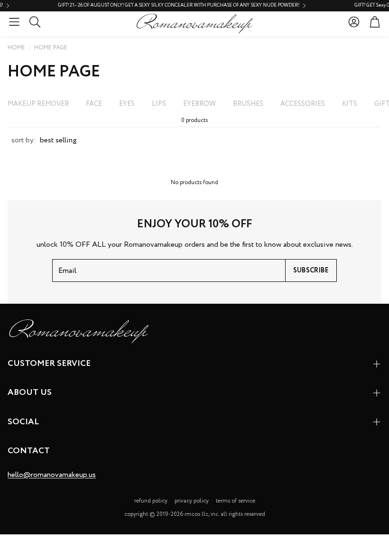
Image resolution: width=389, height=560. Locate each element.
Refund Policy (150, 501)
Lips (159, 104)
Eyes (127, 104)
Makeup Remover (38, 104)
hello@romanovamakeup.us (52, 474)
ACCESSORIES (302, 104)
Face (94, 104)
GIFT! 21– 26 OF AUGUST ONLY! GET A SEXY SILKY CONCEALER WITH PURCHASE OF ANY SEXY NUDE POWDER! (163, 6)
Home (16, 48)
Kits (349, 104)
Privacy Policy (192, 501)
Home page (50, 48)
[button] (14, 21)
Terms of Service (235, 501)
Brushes (248, 104)
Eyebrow (199, 104)
